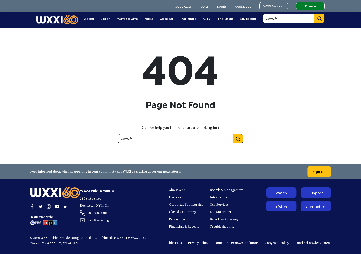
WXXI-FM (138, 238)
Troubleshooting (222, 226)
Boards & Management (226, 190)
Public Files (173, 243)
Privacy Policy (198, 243)
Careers (175, 197)
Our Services (219, 204)
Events (222, 6)
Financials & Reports (184, 226)
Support (316, 192)
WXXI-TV (123, 238)
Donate (310, 6)
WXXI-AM (37, 243)
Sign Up (319, 171)
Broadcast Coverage (224, 219)
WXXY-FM (54, 243)
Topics (203, 6)
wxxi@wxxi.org (98, 220)
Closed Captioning (182, 212)
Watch (281, 192)
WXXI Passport (273, 6)
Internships (218, 197)
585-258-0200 (97, 213)
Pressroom (177, 219)
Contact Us (243, 6)
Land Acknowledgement (313, 243)
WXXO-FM (71, 243)
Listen (281, 206)
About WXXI (182, 6)
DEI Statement (220, 212)
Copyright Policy (277, 243)
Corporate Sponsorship (186, 204)
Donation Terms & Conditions (236, 243)
